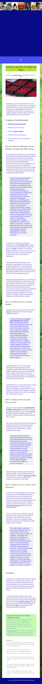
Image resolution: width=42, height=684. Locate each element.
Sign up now (12, 630)
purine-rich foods (29, 475)
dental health (18, 131)
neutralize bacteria (13, 505)
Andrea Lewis (17, 75)
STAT (15, 249)
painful (32, 411)
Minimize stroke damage (17, 124)
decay (8, 312)
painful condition (24, 601)
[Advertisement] (21, 32)
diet (16, 605)
